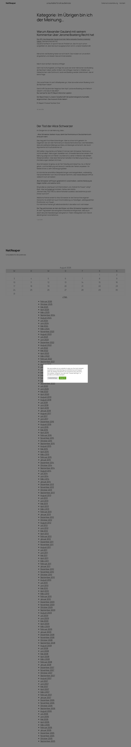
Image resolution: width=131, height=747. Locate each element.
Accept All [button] (62, 378)
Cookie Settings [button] (52, 378)
